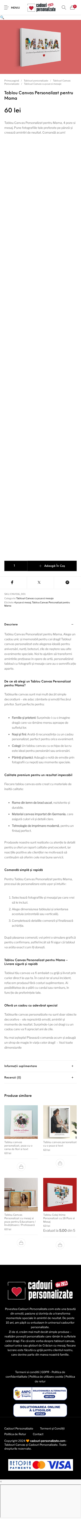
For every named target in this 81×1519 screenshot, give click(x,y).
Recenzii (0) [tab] (12, 1077)
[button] (2, 17)
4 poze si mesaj (22, 602)
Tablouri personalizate (36, 80)
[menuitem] (19, 1428)
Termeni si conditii (27, 1372)
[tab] (40, 840)
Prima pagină (11, 80)
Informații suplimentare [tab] (20, 1066)
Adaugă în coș (54, 566)
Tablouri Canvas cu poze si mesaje (42, 83)
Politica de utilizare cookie (46, 1376)
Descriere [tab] (11, 624)
